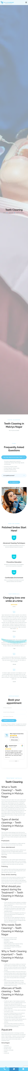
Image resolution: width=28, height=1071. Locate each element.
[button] (26, 2)
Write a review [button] (14, 740)
